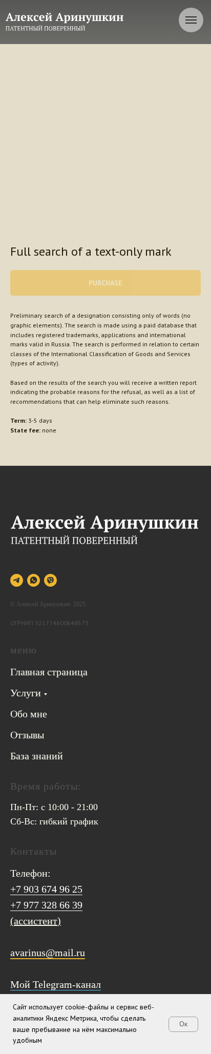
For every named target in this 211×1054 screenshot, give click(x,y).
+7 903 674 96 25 (46, 889)
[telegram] (16, 580)
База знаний (36, 755)
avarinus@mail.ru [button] (47, 952)
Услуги (25, 692)
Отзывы (27, 734)
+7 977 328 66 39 (46, 905)
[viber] (50, 580)
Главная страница (49, 671)
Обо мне (28, 713)
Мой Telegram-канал (55, 984)
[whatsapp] (33, 580)
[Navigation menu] (191, 20)
